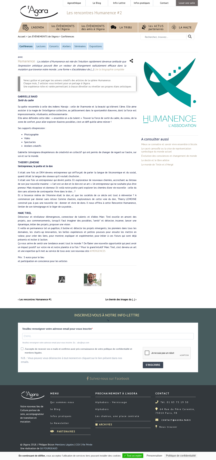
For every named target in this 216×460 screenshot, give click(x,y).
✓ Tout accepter (133, 455)
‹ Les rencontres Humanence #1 (35, 299)
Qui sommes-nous (62, 402)
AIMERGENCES (97, 250)
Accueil (22, 36)
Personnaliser (154, 455)
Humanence (26, 61)
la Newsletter (59, 423)
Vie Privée (87, 444)
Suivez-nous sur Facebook (109, 378)
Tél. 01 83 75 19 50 (174, 402)
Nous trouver (168, 426)
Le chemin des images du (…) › (120, 299)
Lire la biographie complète (109, 69)
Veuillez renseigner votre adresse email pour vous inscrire (57, 329)
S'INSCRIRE (153, 365)
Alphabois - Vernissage (111, 402)
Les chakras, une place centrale (117, 416)
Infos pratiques (61, 416)
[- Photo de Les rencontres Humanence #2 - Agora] (31, 279)
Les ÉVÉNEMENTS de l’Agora (43, 36)
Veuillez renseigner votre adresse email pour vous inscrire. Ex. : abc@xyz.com (55, 343)
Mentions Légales (64, 444)
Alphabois (102, 409)
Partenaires (65, 431)
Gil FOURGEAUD (48, 448)
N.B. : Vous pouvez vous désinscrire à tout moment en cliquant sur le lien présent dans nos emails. (71, 360)
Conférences (67, 36)
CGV (78, 444)
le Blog (55, 409)
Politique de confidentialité (181, 455)
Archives (105, 424)
